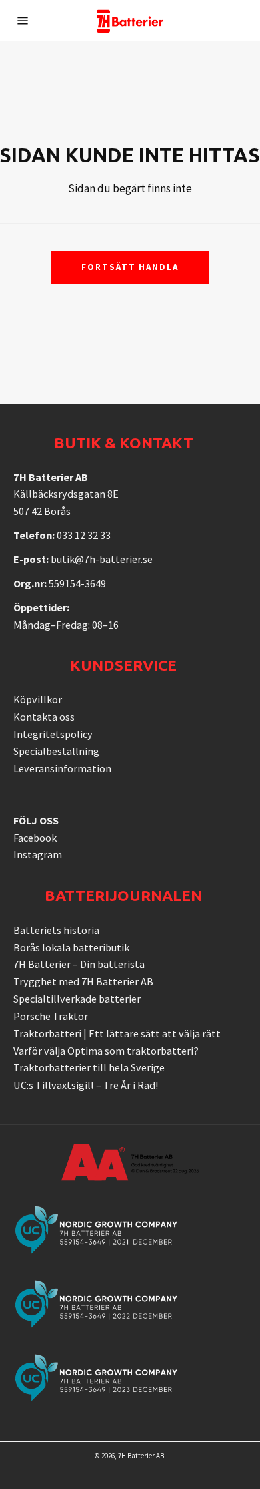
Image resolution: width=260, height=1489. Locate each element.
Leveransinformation (62, 768)
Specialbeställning (56, 751)
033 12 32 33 (84, 535)
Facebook (35, 837)
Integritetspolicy (53, 734)
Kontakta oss (44, 716)
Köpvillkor (37, 699)
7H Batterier (136, 1455)
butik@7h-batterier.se (102, 559)
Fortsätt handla (130, 267)
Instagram (37, 854)
